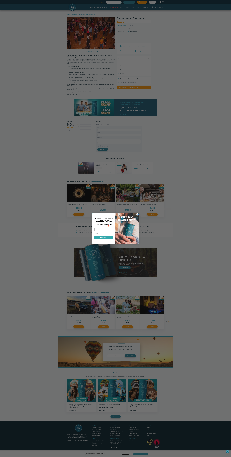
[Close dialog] (137, 214)
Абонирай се (103, 237)
